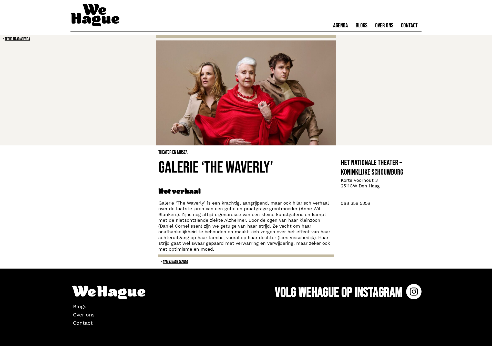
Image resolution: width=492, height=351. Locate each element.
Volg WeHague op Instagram (340, 292)
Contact (409, 25)
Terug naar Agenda (17, 39)
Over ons (384, 25)
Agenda (340, 25)
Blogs (361, 25)
